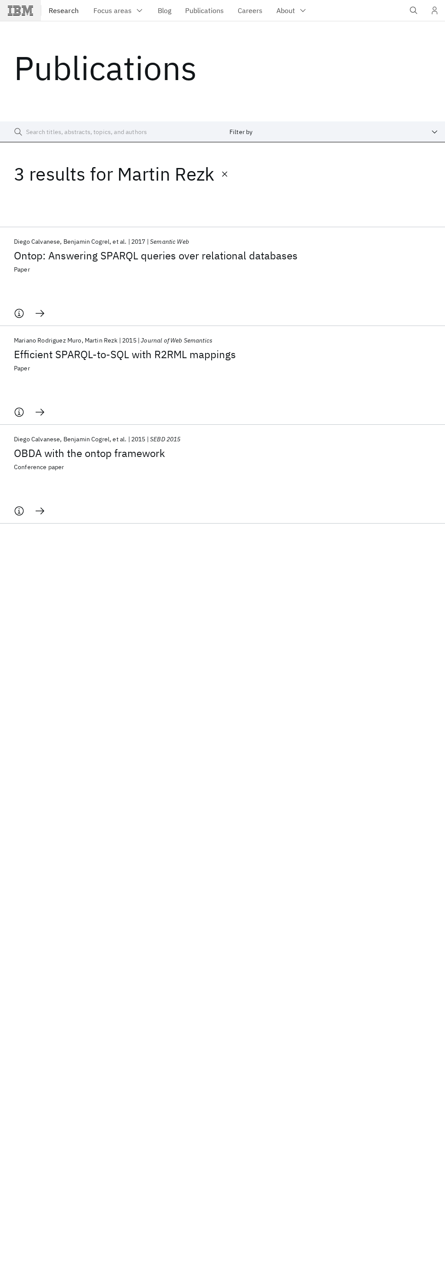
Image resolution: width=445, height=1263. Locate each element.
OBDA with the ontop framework (89, 453)
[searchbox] (111, 131)
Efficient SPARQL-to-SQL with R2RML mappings (125, 354)
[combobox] (333, 131)
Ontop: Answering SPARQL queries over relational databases (156, 255)
